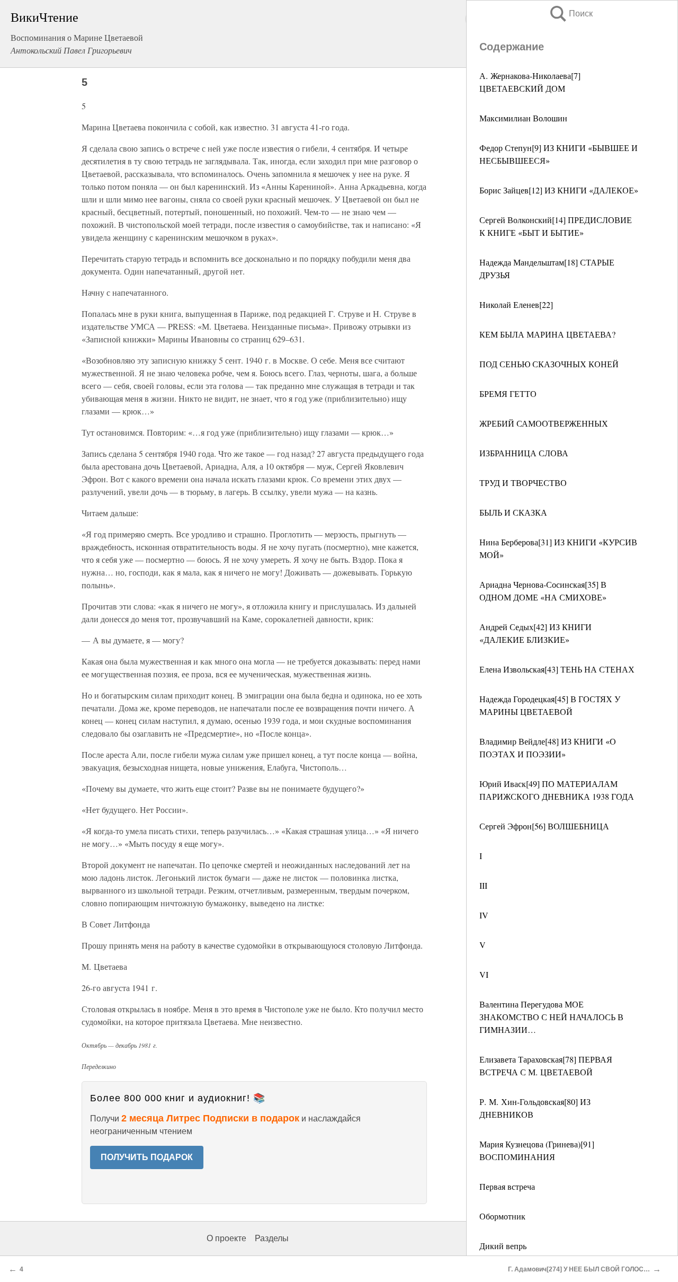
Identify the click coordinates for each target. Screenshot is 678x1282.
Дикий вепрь (503, 1245)
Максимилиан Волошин (523, 117)
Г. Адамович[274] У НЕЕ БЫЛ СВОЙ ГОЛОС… (579, 1269)
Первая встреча (507, 1186)
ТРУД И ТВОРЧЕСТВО (523, 482)
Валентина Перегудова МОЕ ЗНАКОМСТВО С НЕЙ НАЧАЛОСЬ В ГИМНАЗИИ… (551, 1016)
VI (483, 974)
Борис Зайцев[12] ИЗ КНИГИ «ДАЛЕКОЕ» (558, 190)
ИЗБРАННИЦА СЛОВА (523, 452)
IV (483, 915)
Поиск (570, 13)
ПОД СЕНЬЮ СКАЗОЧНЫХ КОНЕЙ (549, 363)
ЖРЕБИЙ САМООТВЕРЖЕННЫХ (543, 423)
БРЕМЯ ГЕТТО (508, 393)
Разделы (272, 1238)
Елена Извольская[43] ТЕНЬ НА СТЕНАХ (557, 669)
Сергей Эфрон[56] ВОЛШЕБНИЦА (544, 826)
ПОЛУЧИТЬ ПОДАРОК (147, 1157)
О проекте (226, 1238)
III (483, 885)
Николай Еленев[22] (516, 304)
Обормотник (502, 1216)
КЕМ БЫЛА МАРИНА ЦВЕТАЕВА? (547, 334)
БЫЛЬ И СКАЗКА (513, 512)
